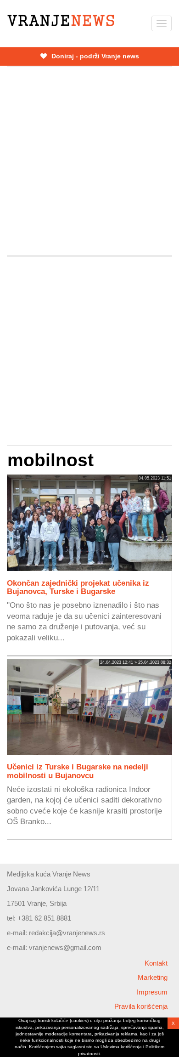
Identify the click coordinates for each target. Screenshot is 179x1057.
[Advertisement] (89, 160)
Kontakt (156, 963)
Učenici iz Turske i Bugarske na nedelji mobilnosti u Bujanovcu (77, 771)
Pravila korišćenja (141, 1006)
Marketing (153, 977)
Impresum (152, 992)
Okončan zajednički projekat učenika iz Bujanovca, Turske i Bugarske (78, 587)
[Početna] (60, 20)
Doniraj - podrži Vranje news (94, 56)
